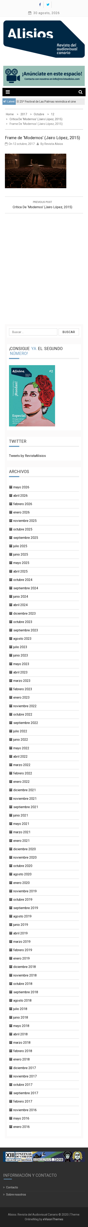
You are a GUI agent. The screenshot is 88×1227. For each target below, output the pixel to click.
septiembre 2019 (25, 908)
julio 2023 (20, 647)
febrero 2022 (22, 773)
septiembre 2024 (25, 588)
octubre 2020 (22, 866)
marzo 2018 (21, 1043)
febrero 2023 (22, 689)
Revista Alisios (53, 143)
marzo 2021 (21, 832)
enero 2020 (21, 883)
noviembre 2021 (25, 799)
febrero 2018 (22, 1051)
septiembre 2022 (25, 723)
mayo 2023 (21, 664)
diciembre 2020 (24, 849)
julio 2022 (20, 731)
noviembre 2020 (25, 857)
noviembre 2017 (25, 1076)
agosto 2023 (22, 639)
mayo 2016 (21, 1118)
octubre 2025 (22, 529)
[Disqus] (44, 267)
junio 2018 (20, 1017)
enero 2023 (21, 697)
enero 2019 (21, 958)
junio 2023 (20, 655)
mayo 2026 (21, 487)
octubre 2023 (22, 622)
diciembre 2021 (24, 790)
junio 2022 (20, 740)
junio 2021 (20, 815)
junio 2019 (20, 925)
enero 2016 (21, 1127)
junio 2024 (20, 596)
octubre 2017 (22, 1085)
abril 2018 (20, 1034)
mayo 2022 (21, 748)
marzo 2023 (21, 681)
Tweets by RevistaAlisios (27, 456)
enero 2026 (21, 512)
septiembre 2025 (25, 538)
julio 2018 (20, 1009)
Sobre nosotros (16, 1194)
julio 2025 (20, 546)
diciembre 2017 (24, 1068)
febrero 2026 (22, 504)
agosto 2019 (22, 916)
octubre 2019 (22, 900)
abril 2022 (20, 756)
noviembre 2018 (25, 975)
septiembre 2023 (25, 630)
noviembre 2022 (25, 706)
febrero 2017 (22, 1101)
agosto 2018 (22, 1000)
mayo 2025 (21, 563)
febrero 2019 (22, 950)
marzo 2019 (21, 942)
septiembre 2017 (25, 1093)
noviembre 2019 (25, 891)
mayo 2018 (21, 1026)
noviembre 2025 (25, 521)
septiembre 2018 (25, 992)
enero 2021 (21, 841)
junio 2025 (20, 554)
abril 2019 (20, 933)
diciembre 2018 (24, 967)
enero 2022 (21, 782)
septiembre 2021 (25, 807)
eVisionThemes (53, 1219)
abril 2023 (20, 672)
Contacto (12, 1187)
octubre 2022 (22, 714)
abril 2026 (20, 496)
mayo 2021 (21, 824)
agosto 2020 (22, 874)
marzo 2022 (21, 765)
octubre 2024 (22, 580)
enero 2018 (21, 1059)
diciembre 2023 (24, 613)
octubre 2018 (22, 984)
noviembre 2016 (25, 1110)
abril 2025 (20, 571)
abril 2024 (20, 605)
